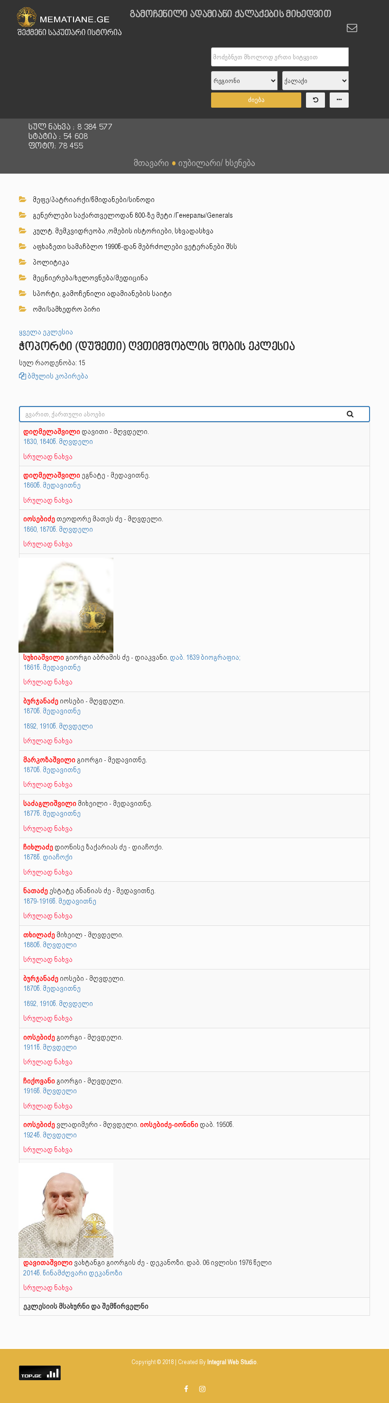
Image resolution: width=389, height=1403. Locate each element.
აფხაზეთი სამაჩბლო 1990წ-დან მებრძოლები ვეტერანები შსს (134, 246)
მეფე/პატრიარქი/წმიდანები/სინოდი (93, 199)
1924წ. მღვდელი (50, 1135)
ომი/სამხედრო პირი (65, 309)
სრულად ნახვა (48, 456)
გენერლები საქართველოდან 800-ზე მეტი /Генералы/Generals (132, 215)
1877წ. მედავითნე (52, 813)
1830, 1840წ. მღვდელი (58, 441)
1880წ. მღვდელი (50, 945)
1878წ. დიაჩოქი (48, 857)
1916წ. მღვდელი (50, 1091)
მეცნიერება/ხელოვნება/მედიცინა (89, 278)
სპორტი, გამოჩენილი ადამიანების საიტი (101, 293)
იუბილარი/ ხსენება (216, 162)
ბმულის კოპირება (57, 376)
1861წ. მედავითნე (52, 667)
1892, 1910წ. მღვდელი (58, 726)
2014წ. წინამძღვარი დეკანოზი (72, 1273)
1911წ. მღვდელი (50, 1047)
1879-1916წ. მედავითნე (59, 901)
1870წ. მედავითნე (52, 711)
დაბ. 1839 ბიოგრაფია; (205, 657)
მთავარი (151, 162)
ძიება (256, 99)
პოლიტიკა (50, 262)
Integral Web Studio (232, 1362)
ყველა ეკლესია (46, 332)
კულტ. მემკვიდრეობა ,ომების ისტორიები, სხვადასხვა (122, 231)
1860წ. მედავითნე (52, 485)
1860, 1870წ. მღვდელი (58, 529)
